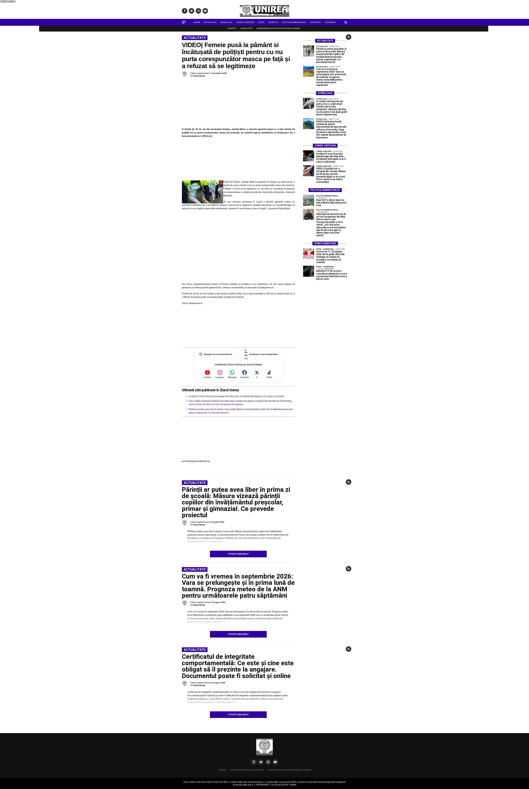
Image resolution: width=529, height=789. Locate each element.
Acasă (197, 22)
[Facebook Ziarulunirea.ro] (254, 762)
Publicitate (247, 28)
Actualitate (210, 22)
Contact (232, 28)
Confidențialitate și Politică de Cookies (278, 28)
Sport (261, 22)
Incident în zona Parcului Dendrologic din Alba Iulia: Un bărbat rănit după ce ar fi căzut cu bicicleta (236, 396)
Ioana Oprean (199, 76)
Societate (315, 22)
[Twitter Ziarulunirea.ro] (261, 762)
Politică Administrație (294, 22)
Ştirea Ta (273, 22)
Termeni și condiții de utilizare (247, 770)
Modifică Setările (7, 1)
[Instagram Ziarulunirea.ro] (268, 762)
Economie (330, 22)
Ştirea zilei (226, 22)
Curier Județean (245, 22)
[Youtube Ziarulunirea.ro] (275, 762)
